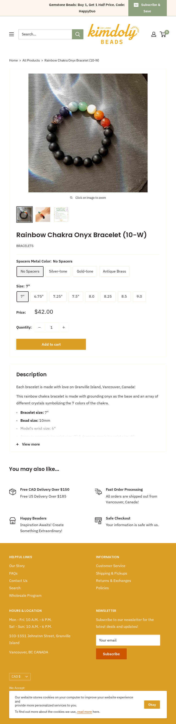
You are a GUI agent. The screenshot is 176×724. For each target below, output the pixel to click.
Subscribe (111, 654)
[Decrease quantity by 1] (39, 327)
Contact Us (18, 580)
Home (13, 60)
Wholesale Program (25, 595)
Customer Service (110, 565)
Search (15, 588)
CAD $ (16, 676)
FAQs (13, 573)
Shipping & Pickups (111, 573)
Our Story (17, 565)
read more (84, 712)
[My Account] (153, 34)
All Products (31, 60)
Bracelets (24, 246)
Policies (102, 588)
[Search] (77, 34)
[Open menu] (11, 34)
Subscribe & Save (150, 8)
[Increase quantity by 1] (64, 327)
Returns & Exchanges (113, 580)
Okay (152, 705)
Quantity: (24, 327)
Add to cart (51, 344)
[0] (163, 34)
